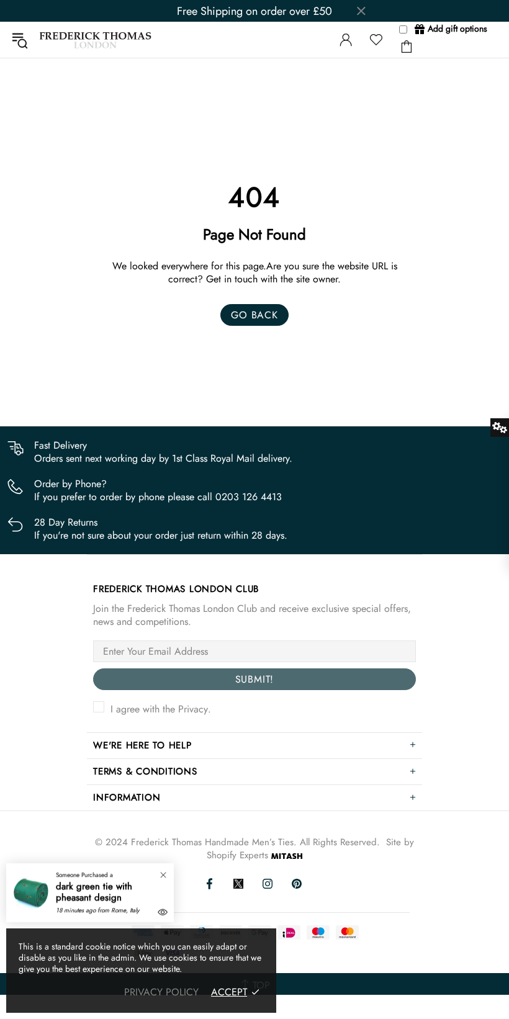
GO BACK (254, 315)
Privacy (193, 709)
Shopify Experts (237, 855)
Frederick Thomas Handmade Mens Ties (95, 40)
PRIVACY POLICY (161, 992)
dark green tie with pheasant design (94, 892)
